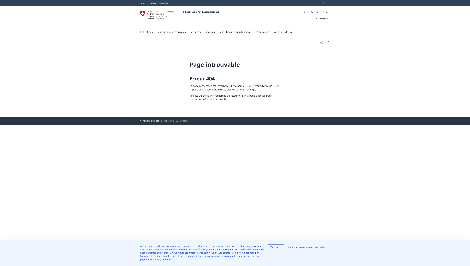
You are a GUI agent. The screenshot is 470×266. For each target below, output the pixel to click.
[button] (146, 32)
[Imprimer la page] (321, 42)
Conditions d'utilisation (151, 120)
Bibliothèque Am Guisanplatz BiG (201, 11)
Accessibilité (182, 120)
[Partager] (328, 42)
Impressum (169, 120)
